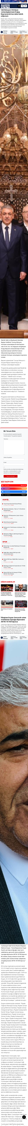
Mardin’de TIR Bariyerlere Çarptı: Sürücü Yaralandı (13, 517)
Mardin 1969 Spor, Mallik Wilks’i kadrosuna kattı (14, 560)
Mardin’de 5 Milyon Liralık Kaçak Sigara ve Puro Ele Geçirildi (14, 535)
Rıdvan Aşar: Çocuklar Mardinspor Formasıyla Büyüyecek (14, 547)
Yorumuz (6, 439)
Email (5, 462)
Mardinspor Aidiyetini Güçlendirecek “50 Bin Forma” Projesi (14, 567)
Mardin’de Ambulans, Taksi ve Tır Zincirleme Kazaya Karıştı (14, 510)
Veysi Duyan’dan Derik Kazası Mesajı (12, 504)
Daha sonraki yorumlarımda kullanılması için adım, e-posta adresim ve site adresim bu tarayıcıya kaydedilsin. (13, 471)
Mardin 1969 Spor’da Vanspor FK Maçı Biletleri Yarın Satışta (13, 574)
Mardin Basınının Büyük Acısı (10, 522)
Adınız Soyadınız (8, 457)
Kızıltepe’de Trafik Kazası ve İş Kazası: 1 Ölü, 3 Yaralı (14, 529)
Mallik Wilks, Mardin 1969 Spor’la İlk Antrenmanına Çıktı (12, 554)
